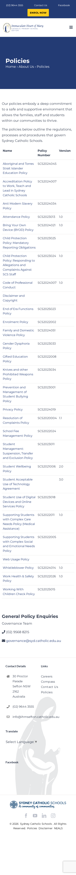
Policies (32, 828)
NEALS (58, 828)
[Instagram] (53, 815)
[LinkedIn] (44, 815)
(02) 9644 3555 (23, 706)
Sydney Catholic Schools (36, 823)
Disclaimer (46, 828)
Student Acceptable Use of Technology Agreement (18, 484)
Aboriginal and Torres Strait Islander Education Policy (18, 168)
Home (11, 67)
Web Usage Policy (16, 559)
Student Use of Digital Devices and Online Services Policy (19, 501)
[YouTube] (35, 815)
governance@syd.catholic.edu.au (33, 641)
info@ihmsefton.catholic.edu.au (24, 717)
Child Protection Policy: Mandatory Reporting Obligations (19, 242)
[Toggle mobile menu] (71, 27)
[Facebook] (26, 815)
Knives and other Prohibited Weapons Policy (18, 374)
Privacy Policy (13, 409)
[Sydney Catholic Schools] (38, 805)
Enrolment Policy (15, 322)
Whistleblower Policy (18, 567)
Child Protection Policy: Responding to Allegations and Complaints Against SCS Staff (19, 265)
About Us (26, 67)
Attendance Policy (16, 217)
